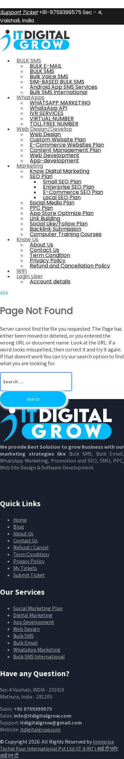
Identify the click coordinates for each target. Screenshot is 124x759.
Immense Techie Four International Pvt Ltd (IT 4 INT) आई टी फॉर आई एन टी (59, 748)
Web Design (26, 629)
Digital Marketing (33, 615)
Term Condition (31, 554)
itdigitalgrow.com (40, 729)
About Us (23, 533)
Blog (18, 526)
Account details (50, 281)
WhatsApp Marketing (37, 649)
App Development (33, 622)
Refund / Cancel (31, 547)
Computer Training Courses (66, 234)
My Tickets (25, 568)
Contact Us (25, 540)
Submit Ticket (29, 575)
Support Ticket (19, 12)
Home (20, 519)
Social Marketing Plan (37, 608)
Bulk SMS (23, 635)
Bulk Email (25, 642)
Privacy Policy (28, 561)
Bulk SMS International (39, 656)
